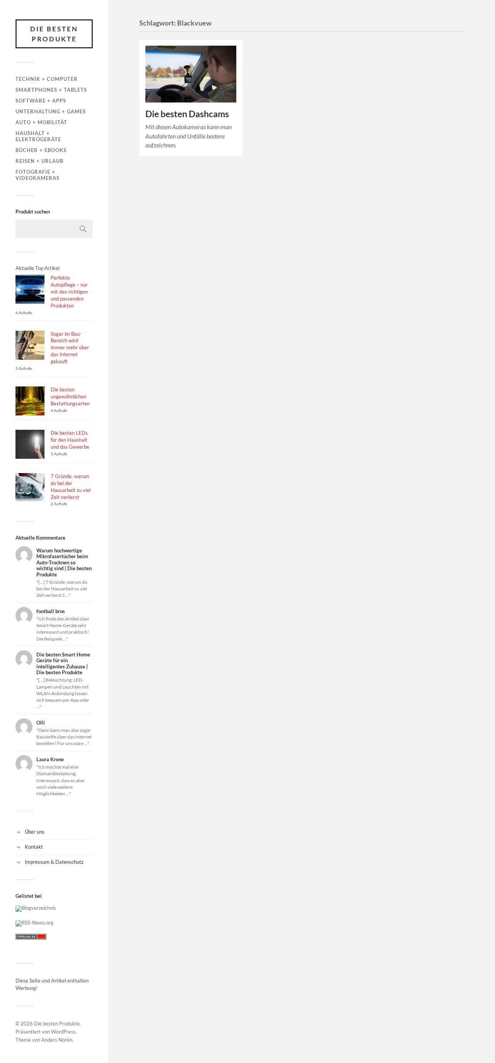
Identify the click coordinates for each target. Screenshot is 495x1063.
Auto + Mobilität (41, 122)
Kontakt (34, 847)
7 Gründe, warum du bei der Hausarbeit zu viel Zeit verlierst (70, 486)
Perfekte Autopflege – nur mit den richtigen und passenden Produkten (69, 292)
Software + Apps (40, 100)
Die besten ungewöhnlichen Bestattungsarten (70, 396)
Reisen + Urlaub (39, 161)
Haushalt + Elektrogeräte (38, 136)
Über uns (34, 832)
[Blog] (35, 908)
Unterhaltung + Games (50, 111)
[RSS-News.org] (34, 922)
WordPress (63, 1032)
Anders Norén (56, 1040)
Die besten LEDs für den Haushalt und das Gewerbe (70, 440)
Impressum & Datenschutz (54, 862)
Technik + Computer (46, 79)
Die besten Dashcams (187, 114)
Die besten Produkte (54, 34)
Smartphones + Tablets (51, 90)
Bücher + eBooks (41, 150)
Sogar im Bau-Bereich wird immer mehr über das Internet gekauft (70, 348)
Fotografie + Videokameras (37, 175)
